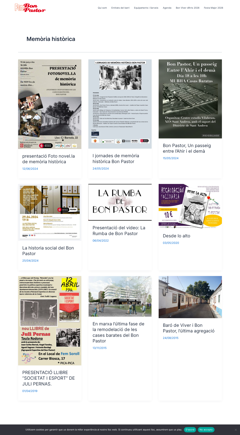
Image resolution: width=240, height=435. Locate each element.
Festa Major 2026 (213, 7)
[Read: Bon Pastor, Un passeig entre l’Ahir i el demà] (190, 98)
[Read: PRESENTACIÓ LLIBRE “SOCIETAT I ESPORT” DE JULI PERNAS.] (49, 320)
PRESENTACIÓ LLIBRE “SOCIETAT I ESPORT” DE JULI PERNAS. (48, 378)
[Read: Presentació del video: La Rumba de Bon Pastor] (120, 202)
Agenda (167, 7)
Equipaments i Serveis (146, 7)
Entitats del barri (120, 7)
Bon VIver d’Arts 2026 (187, 7)
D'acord (190, 429)
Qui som (102, 7)
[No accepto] (235, 429)
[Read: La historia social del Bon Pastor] (49, 212)
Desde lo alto (176, 235)
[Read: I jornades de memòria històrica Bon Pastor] (120, 103)
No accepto (206, 429)
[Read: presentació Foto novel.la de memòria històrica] (49, 104)
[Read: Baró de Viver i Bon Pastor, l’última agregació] (190, 296)
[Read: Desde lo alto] (190, 206)
